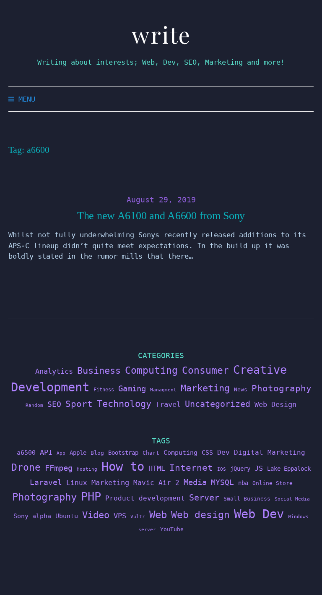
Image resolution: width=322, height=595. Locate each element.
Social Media (292, 499)
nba (243, 483)
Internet (191, 468)
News (240, 389)
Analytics (54, 371)
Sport (79, 403)
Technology (124, 403)
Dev (223, 452)
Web (158, 515)
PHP (91, 496)
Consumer (205, 370)
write (161, 34)
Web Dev (259, 514)
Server (204, 498)
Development (50, 387)
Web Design (275, 404)
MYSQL (222, 482)
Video (95, 515)
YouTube (172, 529)
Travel (168, 404)
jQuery (240, 468)
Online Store (272, 483)
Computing (151, 370)
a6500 (26, 452)
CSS (207, 452)
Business (99, 370)
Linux (76, 483)
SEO (54, 404)
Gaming (132, 388)
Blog (97, 453)
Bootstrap (123, 452)
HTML (156, 468)
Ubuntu (66, 516)
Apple (78, 452)
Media (195, 482)
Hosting (87, 469)
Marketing (205, 388)
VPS (120, 516)
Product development (145, 498)
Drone (26, 467)
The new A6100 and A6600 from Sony (161, 216)
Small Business (246, 498)
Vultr (137, 516)
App (61, 453)
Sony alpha (32, 515)
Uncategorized (217, 404)
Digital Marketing (269, 452)
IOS (221, 469)
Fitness (103, 390)
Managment (163, 390)
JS (258, 468)
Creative (260, 369)
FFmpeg (59, 468)
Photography (282, 388)
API (46, 452)
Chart (151, 453)
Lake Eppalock (289, 468)
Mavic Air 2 (156, 483)
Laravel (46, 482)
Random (34, 405)
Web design (200, 514)
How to (122, 466)
